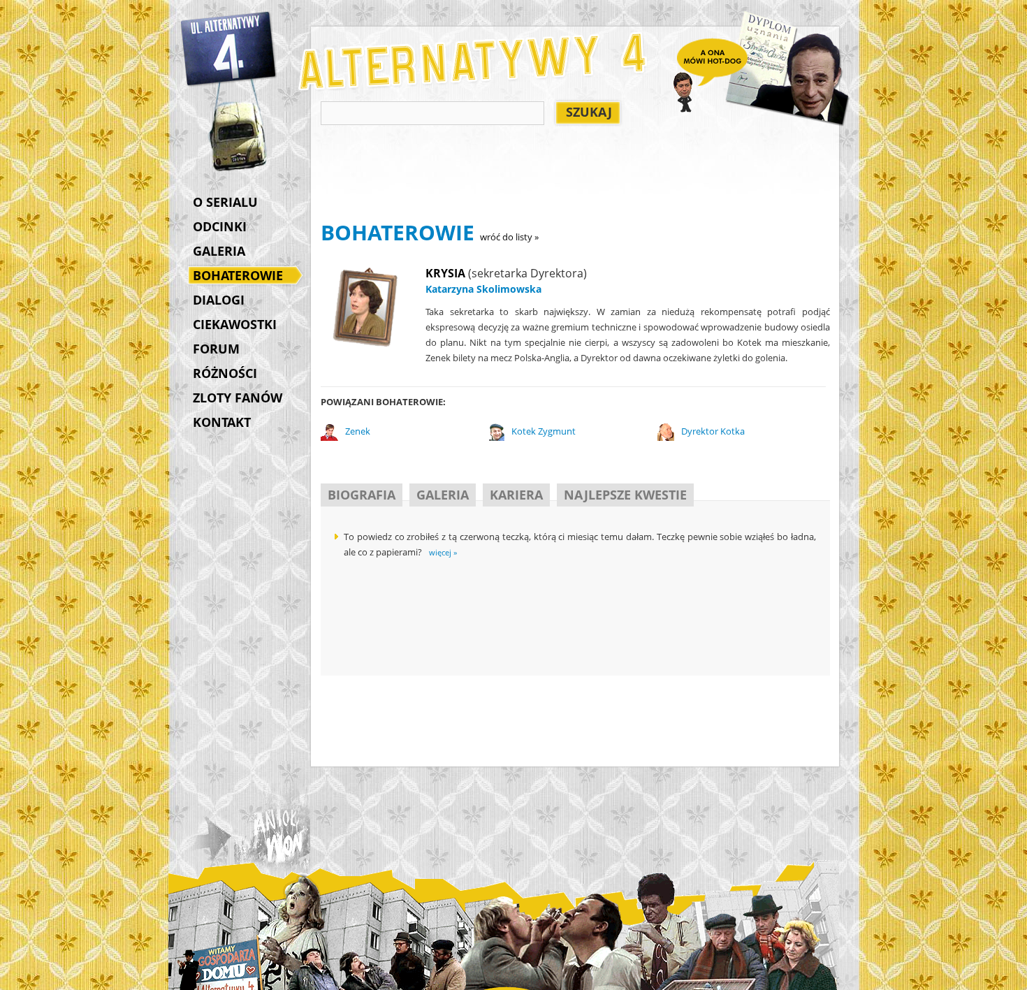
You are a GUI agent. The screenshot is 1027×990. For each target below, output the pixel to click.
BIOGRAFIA (361, 494)
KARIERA (516, 494)
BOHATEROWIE (238, 275)
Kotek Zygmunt (543, 431)
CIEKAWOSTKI (235, 324)
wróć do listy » (509, 237)
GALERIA (219, 250)
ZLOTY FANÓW (237, 397)
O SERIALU (225, 202)
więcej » (443, 552)
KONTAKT (222, 422)
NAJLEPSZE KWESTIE (625, 494)
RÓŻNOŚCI (225, 373)
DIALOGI (219, 299)
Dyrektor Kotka (713, 431)
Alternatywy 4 (229, 48)
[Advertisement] (575, 175)
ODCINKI (220, 226)
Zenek (357, 431)
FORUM (216, 348)
